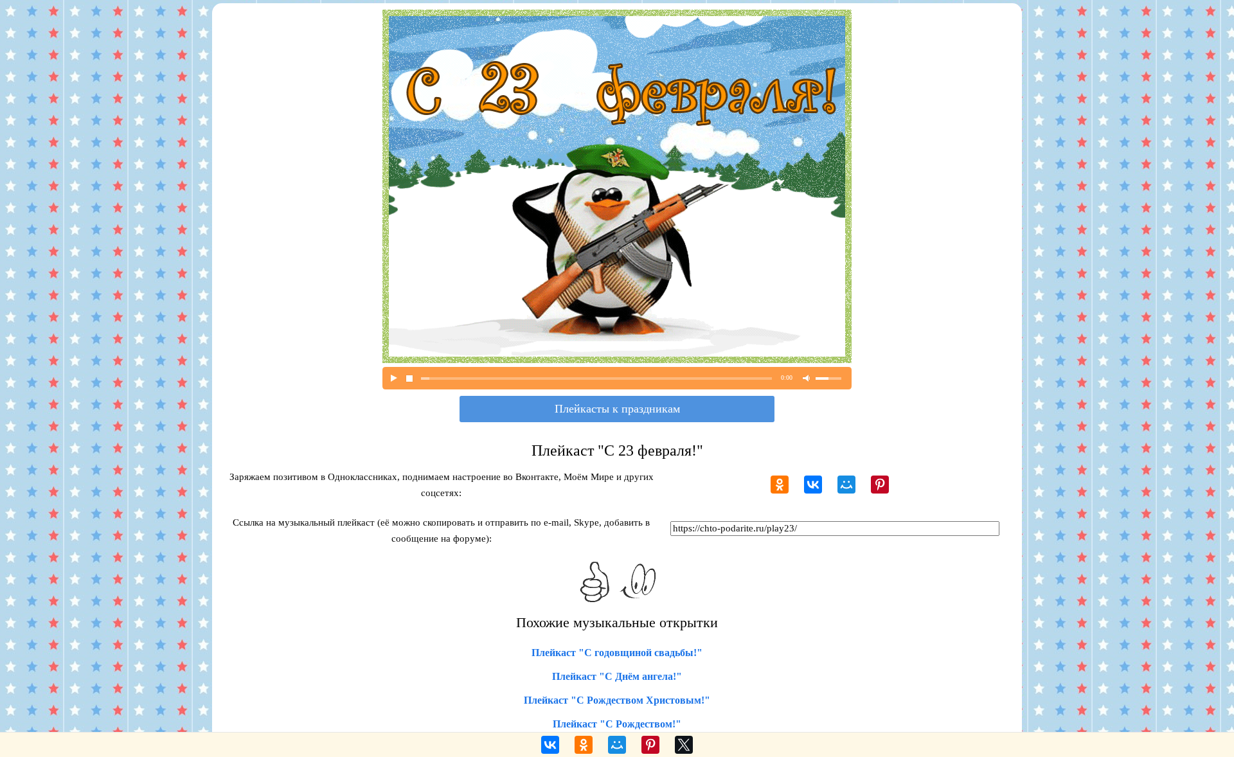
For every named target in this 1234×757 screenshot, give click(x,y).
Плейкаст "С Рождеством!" (617, 723)
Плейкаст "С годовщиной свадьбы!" (617, 652)
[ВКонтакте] (813, 485)
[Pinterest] (879, 485)
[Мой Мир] (846, 485)
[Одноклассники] (779, 485)
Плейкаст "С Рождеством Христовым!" (617, 700)
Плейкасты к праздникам (617, 408)
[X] (683, 745)
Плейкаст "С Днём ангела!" (617, 676)
